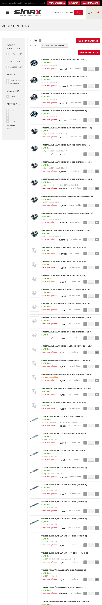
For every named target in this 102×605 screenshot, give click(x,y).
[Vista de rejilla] (40, 40)
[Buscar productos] (78, 12)
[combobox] (54, 45)
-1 (11, 96)
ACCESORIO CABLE (14, 67)
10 (11, 121)
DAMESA (13, 80)
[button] (90, 3)
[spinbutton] (91, 68)
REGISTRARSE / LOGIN (88, 40)
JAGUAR (13, 83)
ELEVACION (14, 54)
